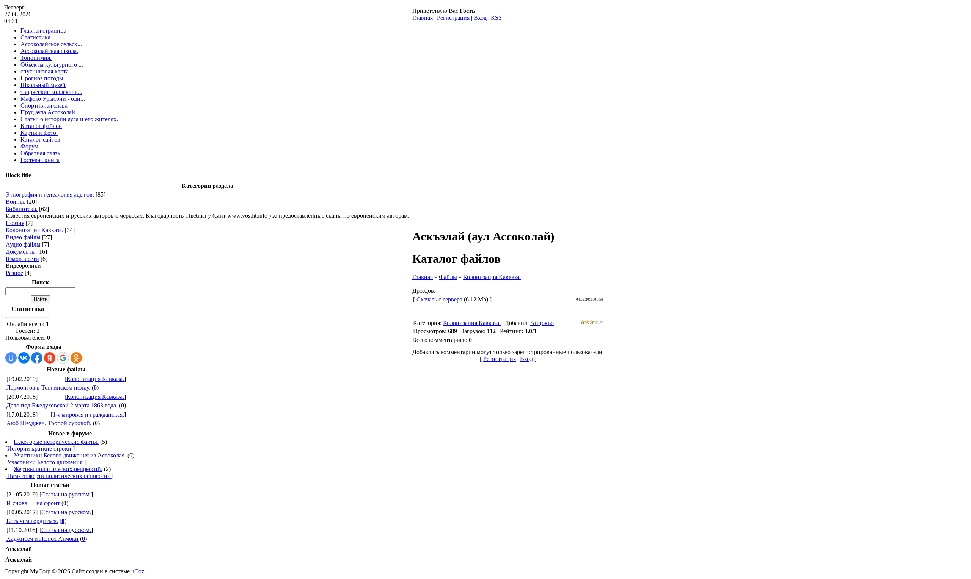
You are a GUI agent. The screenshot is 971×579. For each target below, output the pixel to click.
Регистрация (453, 17)
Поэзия (15, 223)
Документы (21, 251)
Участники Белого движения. (45, 462)
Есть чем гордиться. (32, 521)
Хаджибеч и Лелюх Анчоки (42, 538)
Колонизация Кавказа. (34, 230)
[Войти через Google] (63, 358)
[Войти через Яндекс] (49, 358)
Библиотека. (22, 209)
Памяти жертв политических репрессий (59, 476)
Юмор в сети (22, 259)
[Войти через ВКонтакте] (24, 358)
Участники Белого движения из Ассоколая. (70, 455)
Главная (422, 17)
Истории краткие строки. (40, 448)
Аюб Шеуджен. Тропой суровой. (48, 423)
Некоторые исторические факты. (56, 442)
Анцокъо (542, 323)
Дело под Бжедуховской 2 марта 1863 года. (62, 405)
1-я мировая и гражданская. (88, 414)
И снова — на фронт (33, 503)
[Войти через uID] (11, 358)
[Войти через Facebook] (36, 358)
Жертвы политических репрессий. (58, 469)
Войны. (15, 201)
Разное (14, 273)
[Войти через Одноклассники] (76, 358)
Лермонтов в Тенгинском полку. (48, 387)
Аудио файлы (23, 244)
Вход (480, 17)
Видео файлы (23, 237)
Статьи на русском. (66, 494)
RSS (496, 17)
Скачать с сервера (439, 299)
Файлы (448, 277)
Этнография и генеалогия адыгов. (50, 194)
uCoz (137, 571)
